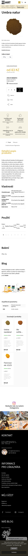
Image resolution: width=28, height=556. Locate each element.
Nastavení (14, 548)
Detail (6, 350)
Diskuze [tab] (15, 142)
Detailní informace (6, 50)
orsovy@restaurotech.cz (14, 451)
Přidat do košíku (19, 90)
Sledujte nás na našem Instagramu (14, 407)
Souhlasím (14, 552)
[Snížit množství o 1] (9, 90)
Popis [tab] (9, 142)
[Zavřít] (25, 539)
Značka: (12, 65)
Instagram (15, 512)
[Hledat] (19, 2)
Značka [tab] (12, 145)
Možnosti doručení (13, 83)
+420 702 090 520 (12, 453)
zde (20, 545)
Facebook (3, 512)
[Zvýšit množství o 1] (14, 90)
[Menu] (25, 2)
